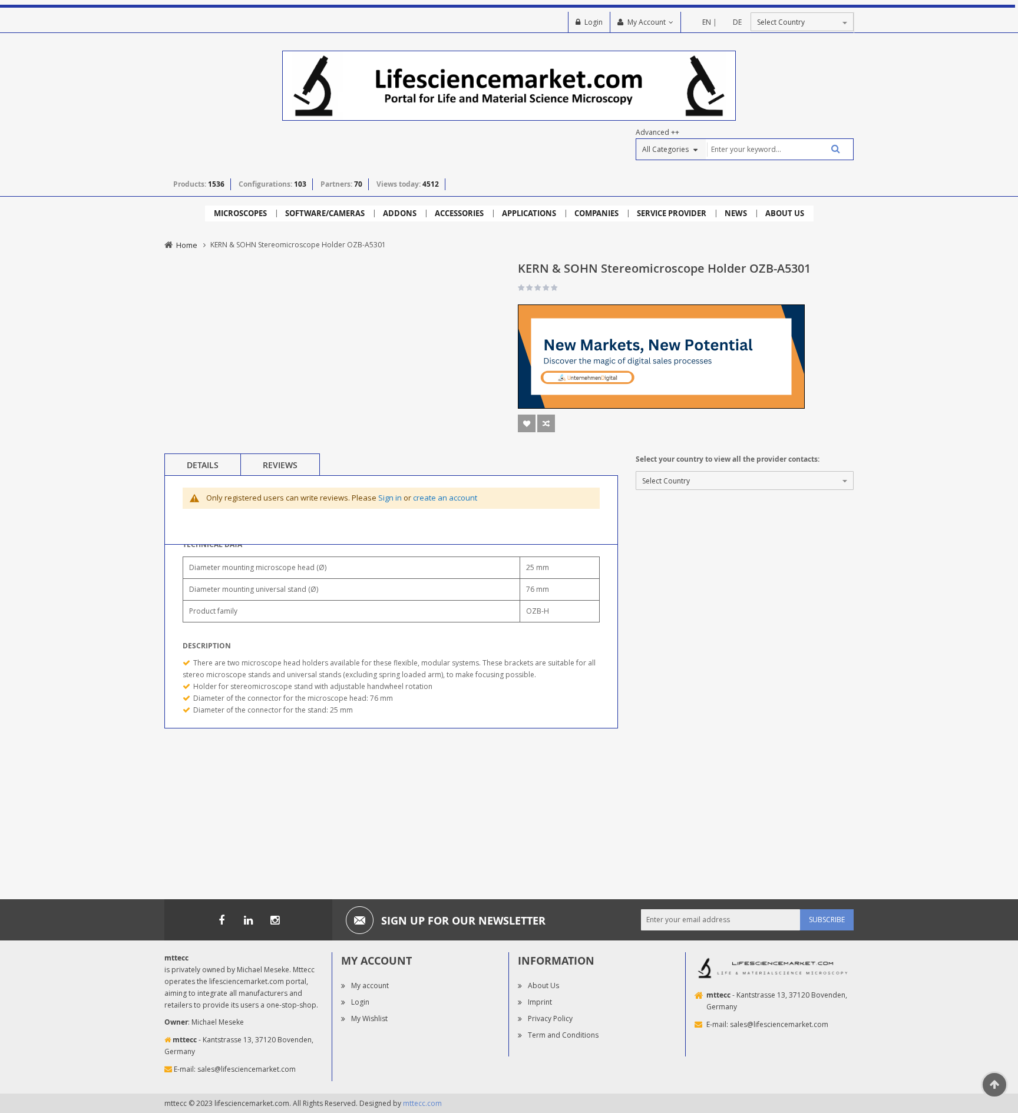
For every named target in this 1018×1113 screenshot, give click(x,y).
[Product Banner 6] (661, 356)
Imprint (540, 1002)
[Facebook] (221, 919)
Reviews (280, 465)
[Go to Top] (994, 1084)
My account (370, 985)
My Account (646, 22)
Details (203, 465)
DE (737, 22)
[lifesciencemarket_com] (274, 919)
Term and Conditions (563, 1035)
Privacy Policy (550, 1018)
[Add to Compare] (546, 423)
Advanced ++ (657, 132)
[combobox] (779, 149)
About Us (543, 985)
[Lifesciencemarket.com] (248, 919)
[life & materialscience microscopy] (509, 85)
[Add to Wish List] (527, 423)
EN (706, 22)
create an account (445, 497)
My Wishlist (369, 1018)
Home (186, 245)
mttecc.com (422, 1103)
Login (593, 22)
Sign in (390, 497)
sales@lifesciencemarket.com (246, 1069)
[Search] (831, 148)
